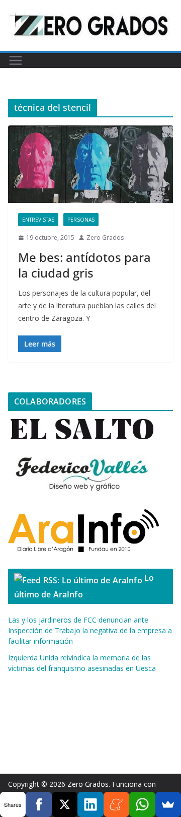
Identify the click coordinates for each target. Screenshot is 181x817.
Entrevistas (38, 219)
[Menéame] (116, 804)
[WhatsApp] (142, 804)
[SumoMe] (168, 804)
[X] (64, 804)
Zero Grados (105, 237)
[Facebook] (38, 804)
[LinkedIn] (90, 804)
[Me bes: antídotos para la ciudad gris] (90, 164)
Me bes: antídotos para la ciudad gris (84, 265)
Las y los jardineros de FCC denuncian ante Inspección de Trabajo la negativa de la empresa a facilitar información (90, 630)
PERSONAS (81, 219)
